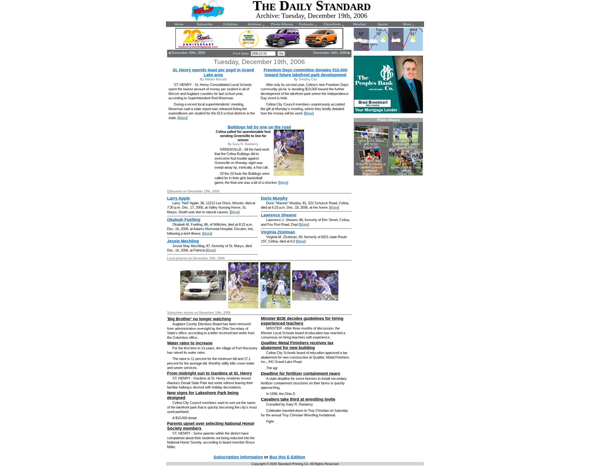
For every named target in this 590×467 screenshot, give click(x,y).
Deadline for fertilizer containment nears (300, 373)
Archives (256, 24)
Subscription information (238, 457)
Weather (359, 24)
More (408, 24)
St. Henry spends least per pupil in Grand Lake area (213, 72)
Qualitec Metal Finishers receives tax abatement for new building (297, 345)
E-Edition (230, 24)
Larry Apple (178, 198)
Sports (383, 24)
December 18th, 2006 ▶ (332, 53)
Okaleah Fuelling (183, 219)
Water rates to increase (189, 343)
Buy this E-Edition (287, 457)
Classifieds (333, 24)
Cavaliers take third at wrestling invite (298, 399)
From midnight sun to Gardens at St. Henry (209, 373)
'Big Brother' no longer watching (199, 319)
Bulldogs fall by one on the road (259, 127)
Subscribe (205, 24)
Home (178, 24)
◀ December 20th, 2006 (186, 53)
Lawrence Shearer (279, 215)
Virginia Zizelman (278, 232)
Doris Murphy (274, 198)
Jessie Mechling (183, 241)
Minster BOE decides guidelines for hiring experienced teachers (302, 321)
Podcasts (308, 24)
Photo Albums (282, 24)
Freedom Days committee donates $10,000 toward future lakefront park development (305, 72)
